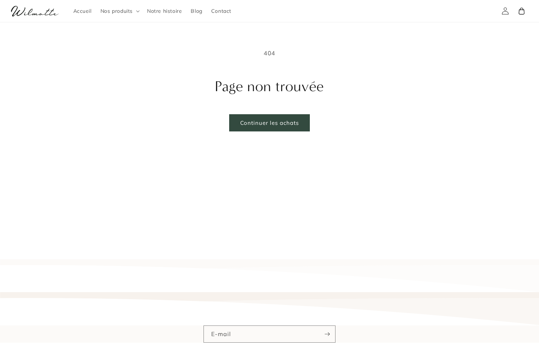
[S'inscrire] (327, 334)
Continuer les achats (269, 122)
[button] (119, 11)
